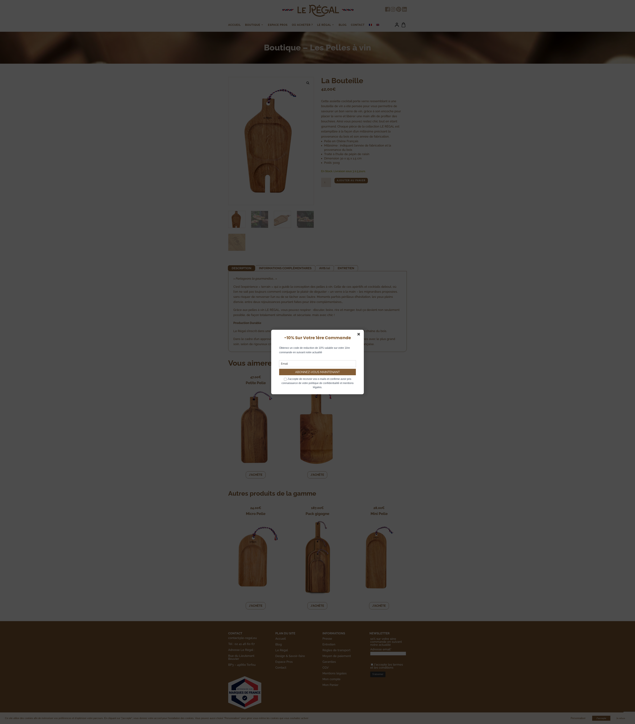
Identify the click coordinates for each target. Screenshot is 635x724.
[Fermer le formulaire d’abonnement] (359, 335)
